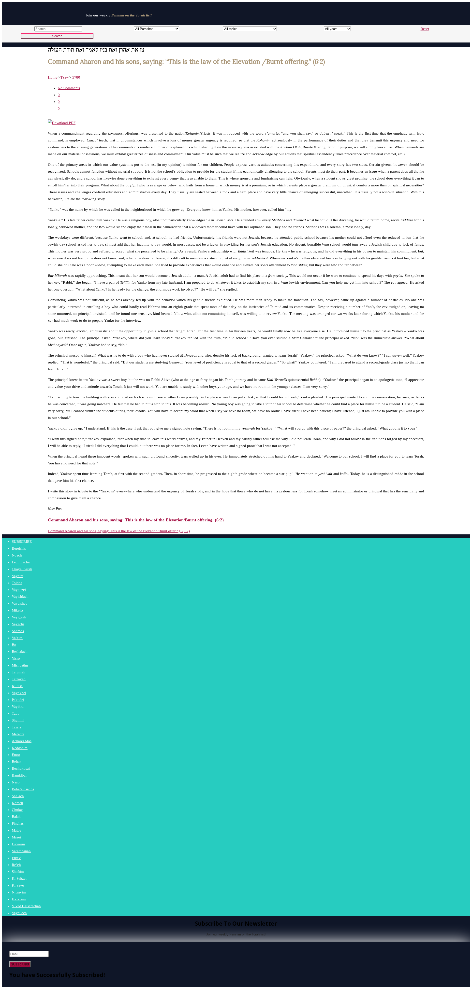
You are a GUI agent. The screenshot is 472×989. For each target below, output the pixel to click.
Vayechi (18, 624)
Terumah (18, 672)
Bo (14, 645)
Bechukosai (21, 768)
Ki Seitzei (19, 878)
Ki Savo (18, 885)
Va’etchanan (21, 851)
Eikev (16, 858)
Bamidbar (19, 775)
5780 (76, 77)
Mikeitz (17, 610)
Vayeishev (20, 603)
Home (52, 77)
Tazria (16, 727)
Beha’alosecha (23, 789)
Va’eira (17, 638)
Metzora (18, 734)
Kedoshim (20, 748)
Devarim (18, 844)
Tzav (64, 77)
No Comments (69, 88)
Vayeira (17, 576)
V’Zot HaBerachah (26, 906)
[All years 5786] (333, 28)
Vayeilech (19, 913)
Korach (17, 803)
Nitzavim (19, 892)
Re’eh (16, 865)
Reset (425, 29)
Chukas (17, 810)
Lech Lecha (21, 562)
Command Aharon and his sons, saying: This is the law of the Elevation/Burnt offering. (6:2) (119, 531)
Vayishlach (20, 597)
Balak (16, 817)
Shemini (18, 720)
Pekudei (18, 700)
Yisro (16, 658)
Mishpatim (20, 665)
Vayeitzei (19, 590)
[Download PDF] (61, 123)
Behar (16, 762)
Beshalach (20, 652)
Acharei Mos (21, 741)
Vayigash (19, 617)
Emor (16, 755)
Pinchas (18, 823)
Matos (16, 830)
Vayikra (18, 707)
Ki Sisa (17, 686)
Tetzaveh (19, 679)
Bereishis (19, 548)
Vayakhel (19, 693)
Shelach (18, 796)
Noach (17, 555)
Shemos (18, 631)
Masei (16, 837)
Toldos (17, 583)
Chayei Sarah (22, 569)
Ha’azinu (19, 899)
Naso (16, 782)
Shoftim (18, 872)
